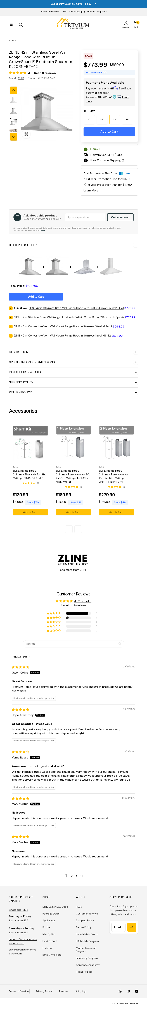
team (42, 230)
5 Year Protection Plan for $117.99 (110, 185)
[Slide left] (13, 90)
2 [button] (72, 876)
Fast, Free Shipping (72, 11)
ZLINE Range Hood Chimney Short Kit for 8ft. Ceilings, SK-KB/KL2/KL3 (29, 474)
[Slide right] (13, 137)
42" (115, 119)
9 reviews (49, 73)
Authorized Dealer (50, 11)
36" (102, 119)
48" (127, 119)
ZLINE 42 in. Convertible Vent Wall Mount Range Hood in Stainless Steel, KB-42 (62, 335)
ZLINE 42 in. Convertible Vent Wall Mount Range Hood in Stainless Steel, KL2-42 (62, 326)
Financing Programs (97, 11)
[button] (11, 25)
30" (89, 119)
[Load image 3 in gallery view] (13, 122)
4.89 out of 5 (82, 601)
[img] (20, 667)
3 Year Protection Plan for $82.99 (109, 179)
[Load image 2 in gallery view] (13, 111)
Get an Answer (120, 217)
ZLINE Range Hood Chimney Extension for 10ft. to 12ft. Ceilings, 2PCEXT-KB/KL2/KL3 (113, 476)
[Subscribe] (131, 927)
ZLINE (21, 78)
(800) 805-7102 (18, 909)
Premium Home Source (128, 1003)
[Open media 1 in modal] (47, 114)
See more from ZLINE (73, 570)
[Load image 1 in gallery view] (13, 100)
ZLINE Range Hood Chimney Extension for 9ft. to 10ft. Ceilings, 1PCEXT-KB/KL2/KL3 (73, 476)
